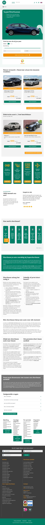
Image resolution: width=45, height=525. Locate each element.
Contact (29, 520)
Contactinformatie (5, 488)
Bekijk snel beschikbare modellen (21, 55)
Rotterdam (36, 425)
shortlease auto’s (13, 300)
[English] (41, 2)
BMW (40, 346)
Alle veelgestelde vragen (10, 413)
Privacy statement (17, 520)
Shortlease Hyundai (6, 468)
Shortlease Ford (5, 466)
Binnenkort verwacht (27, 463)
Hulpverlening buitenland (7, 491)
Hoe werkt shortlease (27, 441)
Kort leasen (25, 475)
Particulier (18, 2)
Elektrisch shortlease (27, 469)
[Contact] (38, 2)
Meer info (7, 181)
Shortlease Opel (5, 472)
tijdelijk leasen (26, 286)
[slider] (4, 48)
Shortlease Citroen (6, 465)
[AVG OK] (30, 509)
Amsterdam (36, 423)
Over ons (4, 486)
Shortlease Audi (5, 462)
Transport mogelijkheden (7, 489)
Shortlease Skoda (5, 477)
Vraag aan (6, 240)
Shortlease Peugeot (6, 474)
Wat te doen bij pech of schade (8, 494)
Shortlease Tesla (5, 479)
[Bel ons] (34, 2)
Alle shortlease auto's (17, 438)
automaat (7, 301)
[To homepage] (6, 2)
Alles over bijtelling (7, 431)
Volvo (30, 348)
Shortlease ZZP (16, 429)
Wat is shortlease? (16, 423)
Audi (24, 347)
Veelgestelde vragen (6, 501)
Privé (24, 287)
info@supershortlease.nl (10, 386)
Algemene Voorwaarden (7, 503)
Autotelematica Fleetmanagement (9, 500)
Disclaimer (24, 520)
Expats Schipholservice (6, 498)
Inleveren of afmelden (6, 492)
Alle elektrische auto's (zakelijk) (33, 152)
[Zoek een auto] (36, 2)
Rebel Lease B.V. (29, 522)
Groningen (36, 424)
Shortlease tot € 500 (27, 465)
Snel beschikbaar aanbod (28, 462)
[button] (5, 90)
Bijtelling (4, 497)
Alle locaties (38, 431)
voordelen (5, 333)
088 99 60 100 (32, 384)
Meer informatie (12, 101)
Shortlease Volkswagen (6, 480)
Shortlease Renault (6, 475)
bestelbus (7, 302)
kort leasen (31, 356)
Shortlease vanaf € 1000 (28, 468)
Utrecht (35, 427)
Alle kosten (28, 294)
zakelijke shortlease (31, 287)
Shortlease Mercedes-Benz (7, 471)
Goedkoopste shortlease (28, 477)
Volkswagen (25, 348)
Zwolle (35, 428)
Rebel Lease (36, 360)
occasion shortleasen (17, 268)
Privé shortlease (26, 471)
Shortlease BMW (5, 463)
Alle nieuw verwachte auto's (34, 108)
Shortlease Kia (5, 469)
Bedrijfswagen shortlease (28, 472)
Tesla (27, 347)
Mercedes (38, 347)
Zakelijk (13, 2)
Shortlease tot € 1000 (27, 466)
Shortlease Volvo (5, 482)
